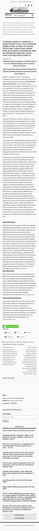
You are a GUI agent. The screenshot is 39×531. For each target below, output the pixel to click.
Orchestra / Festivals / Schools (24, 342)
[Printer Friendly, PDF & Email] (11, 326)
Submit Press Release (24, 1)
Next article (32, 347)
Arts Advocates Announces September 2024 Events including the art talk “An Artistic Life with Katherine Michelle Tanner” (19, 465)
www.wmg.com (29, 295)
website (14, 135)
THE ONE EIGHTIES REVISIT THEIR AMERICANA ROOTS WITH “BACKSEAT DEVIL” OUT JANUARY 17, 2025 (18, 473)
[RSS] (31, 5)
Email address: (7, 414)
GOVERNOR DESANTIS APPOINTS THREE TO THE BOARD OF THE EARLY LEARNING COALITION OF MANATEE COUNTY (18, 437)
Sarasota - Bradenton (18, 344)
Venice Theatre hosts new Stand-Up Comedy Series (19, 430)
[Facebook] (25, 5)
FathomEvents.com (10, 342)
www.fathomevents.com (20, 268)
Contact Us (13, 1)
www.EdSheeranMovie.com (26, 123)
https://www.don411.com (15, 400)
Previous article (8, 347)
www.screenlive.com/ (9, 319)
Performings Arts (7, 344)
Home (10, 23)
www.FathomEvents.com (10, 123)
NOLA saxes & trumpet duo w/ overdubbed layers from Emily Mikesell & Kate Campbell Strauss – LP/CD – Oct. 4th (18, 446)
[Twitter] (28, 5)
